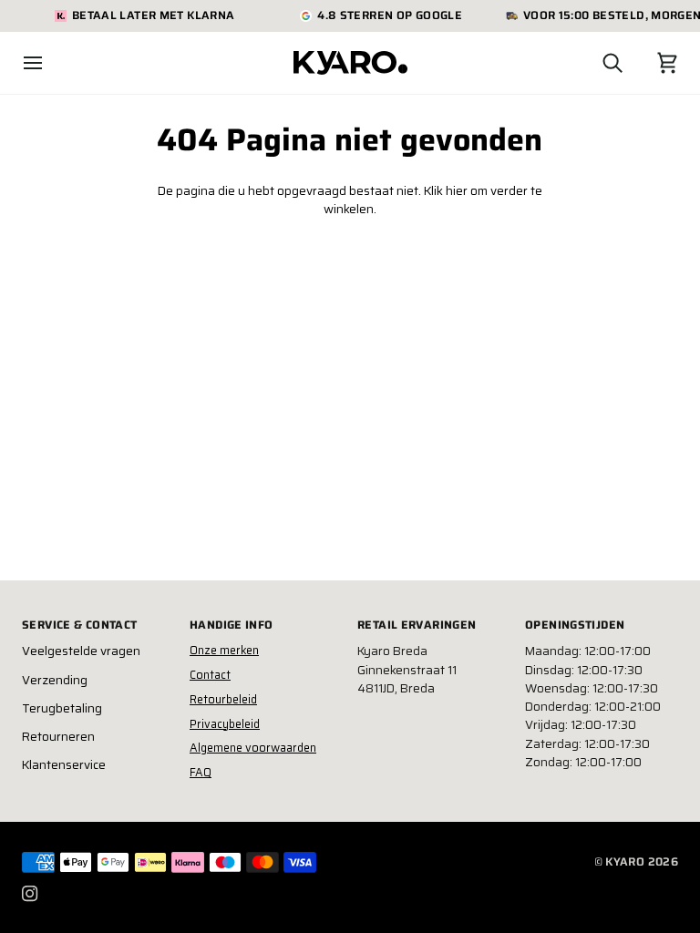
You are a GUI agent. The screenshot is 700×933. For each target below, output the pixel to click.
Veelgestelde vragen (81, 651)
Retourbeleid (223, 699)
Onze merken (224, 650)
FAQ (200, 772)
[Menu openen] (49, 63)
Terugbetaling (62, 708)
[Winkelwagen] (650, 63)
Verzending (55, 680)
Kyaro (624, 861)
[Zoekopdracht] (596, 63)
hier (457, 190)
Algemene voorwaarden (253, 747)
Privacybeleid (225, 724)
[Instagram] (30, 894)
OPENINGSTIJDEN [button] (574, 625)
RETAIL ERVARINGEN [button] (416, 625)
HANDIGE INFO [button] (231, 625)
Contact (210, 674)
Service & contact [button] (79, 625)
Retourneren (58, 736)
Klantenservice (64, 764)
